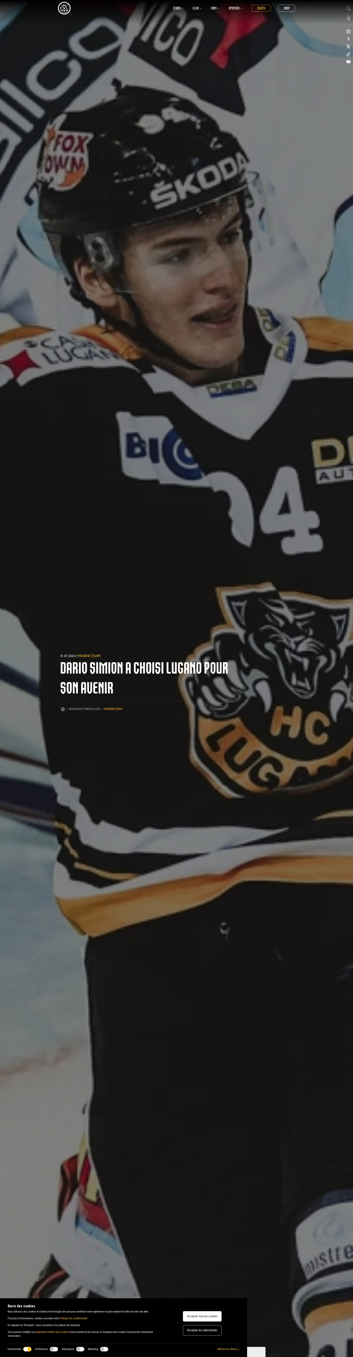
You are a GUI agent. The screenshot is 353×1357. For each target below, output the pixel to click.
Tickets (261, 8)
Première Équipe (89, 656)
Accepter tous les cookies (202, 1316)
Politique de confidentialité (73, 1318)
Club (196, 8)
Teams (177, 8)
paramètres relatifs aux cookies (52, 1331)
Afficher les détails (227, 1349)
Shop (286, 8)
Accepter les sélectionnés (202, 1330)
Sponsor (234, 8)
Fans (214, 8)
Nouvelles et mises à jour (84, 708)
